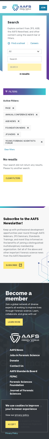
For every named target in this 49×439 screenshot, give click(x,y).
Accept (12, 424)
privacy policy (22, 415)
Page (7, 108)
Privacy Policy (11, 433)
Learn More (14, 322)
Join (43, 8)
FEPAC (13, 376)
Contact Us (16, 365)
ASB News (10, 121)
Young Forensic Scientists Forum (20, 142)
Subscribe (11, 265)
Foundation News (15, 128)
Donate (14, 360)
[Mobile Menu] (4, 7)
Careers (34, 43)
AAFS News (16, 350)
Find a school (18, 43)
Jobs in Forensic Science (25, 355)
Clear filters (9, 149)
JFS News (10, 134)
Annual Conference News (19, 115)
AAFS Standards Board (23, 371)
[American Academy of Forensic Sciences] (21, 7)
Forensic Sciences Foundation (21, 383)
